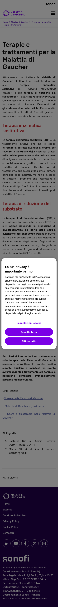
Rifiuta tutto (29, 341)
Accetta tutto (29, 331)
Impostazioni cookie (29, 322)
